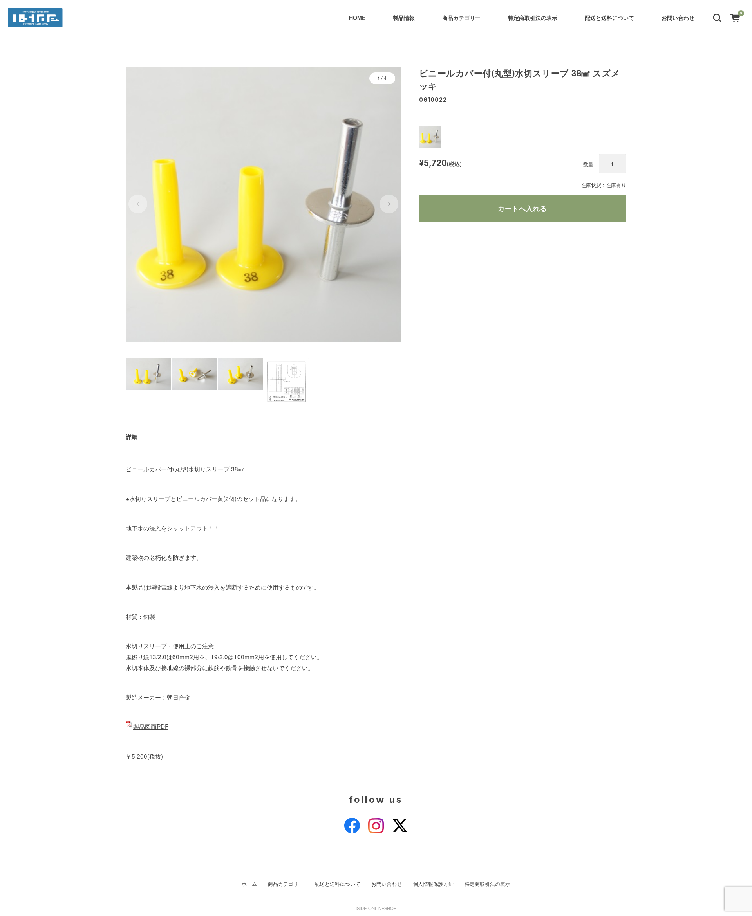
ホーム (249, 883)
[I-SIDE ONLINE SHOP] (35, 17)
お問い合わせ (678, 18)
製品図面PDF (150, 726)
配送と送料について (609, 18)
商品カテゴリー (461, 18)
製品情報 (404, 18)
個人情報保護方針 (433, 883)
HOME (357, 18)
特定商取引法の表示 (532, 18)
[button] (717, 17)
